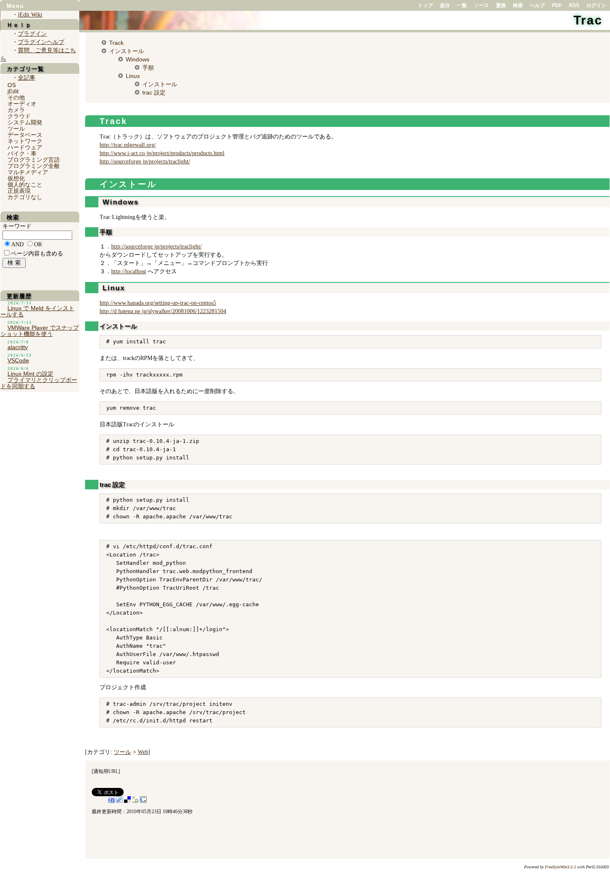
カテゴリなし (24, 197)
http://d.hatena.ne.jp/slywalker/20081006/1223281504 (163, 311)
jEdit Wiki (30, 15)
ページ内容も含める (37, 253)
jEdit (13, 91)
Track (116, 42)
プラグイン (32, 34)
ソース (481, 5)
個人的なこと (24, 184)
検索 (518, 5)
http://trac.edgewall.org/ (128, 145)
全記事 (26, 78)
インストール (126, 51)
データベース (24, 134)
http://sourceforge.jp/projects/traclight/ (145, 161)
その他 (16, 97)
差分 (445, 5)
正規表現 (19, 190)
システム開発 (24, 122)
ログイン (596, 5)
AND (17, 244)
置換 (501, 5)
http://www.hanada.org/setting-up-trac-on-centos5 (158, 303)
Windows (137, 59)
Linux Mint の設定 (30, 373)
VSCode (18, 360)
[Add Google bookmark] (143, 801)
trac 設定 (154, 92)
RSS (574, 5)
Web (143, 752)
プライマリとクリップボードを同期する (38, 383)
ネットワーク (24, 141)
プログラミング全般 (33, 166)
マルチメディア (27, 172)
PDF (557, 5)
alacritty (17, 347)
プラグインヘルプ (41, 42)
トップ (425, 5)
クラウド (19, 116)
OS (11, 85)
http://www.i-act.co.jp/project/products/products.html (162, 153)
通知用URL (105, 771)
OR (38, 244)
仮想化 (16, 178)
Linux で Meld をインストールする (37, 311)
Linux (133, 76)
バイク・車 (22, 153)
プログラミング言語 (33, 159)
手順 (148, 67)
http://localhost (128, 271)
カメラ (16, 110)
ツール (122, 752)
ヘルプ (537, 5)
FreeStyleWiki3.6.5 (560, 867)
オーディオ (22, 103)
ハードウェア (24, 147)
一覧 (462, 5)
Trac (588, 20)
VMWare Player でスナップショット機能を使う (39, 330)
